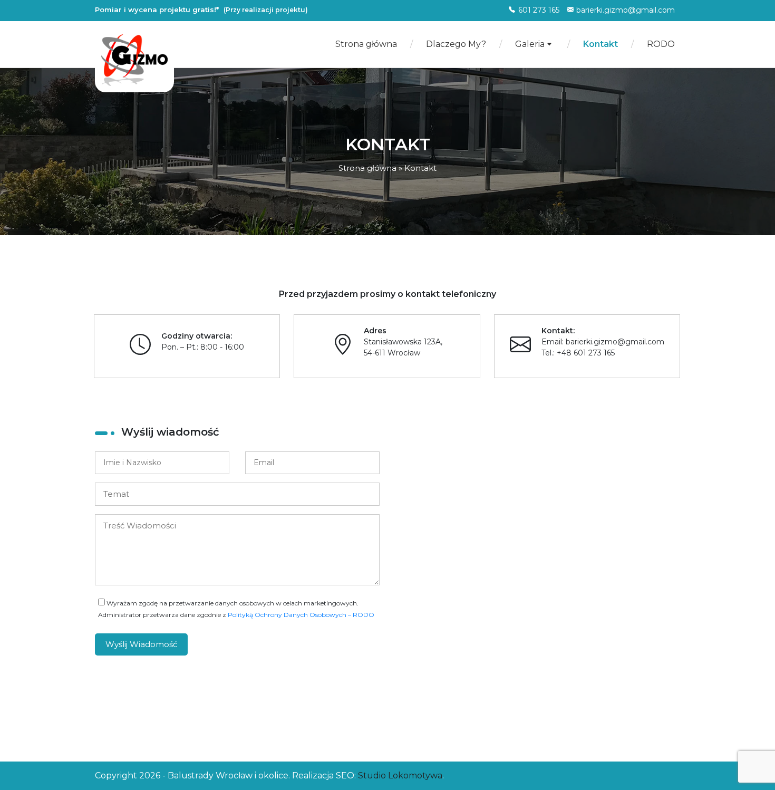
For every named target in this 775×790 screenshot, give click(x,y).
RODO (661, 44)
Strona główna (366, 44)
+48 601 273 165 (586, 353)
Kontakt (600, 44)
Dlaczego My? (456, 44)
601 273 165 (538, 10)
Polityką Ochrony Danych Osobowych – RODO (301, 615)
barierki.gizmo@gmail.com (625, 10)
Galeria (531, 44)
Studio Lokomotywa (400, 775)
